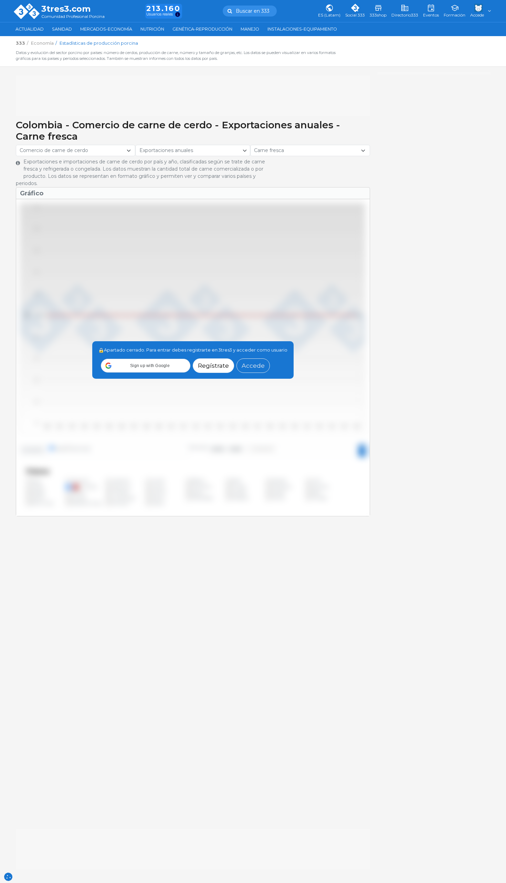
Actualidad (29, 29)
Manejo (250, 29)
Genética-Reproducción (202, 29)
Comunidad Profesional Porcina (73, 16)
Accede (253, 365)
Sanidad (62, 29)
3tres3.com (66, 9)
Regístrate (213, 365)
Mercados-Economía (106, 29)
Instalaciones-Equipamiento (302, 29)
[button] (145, 366)
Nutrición (152, 29)
